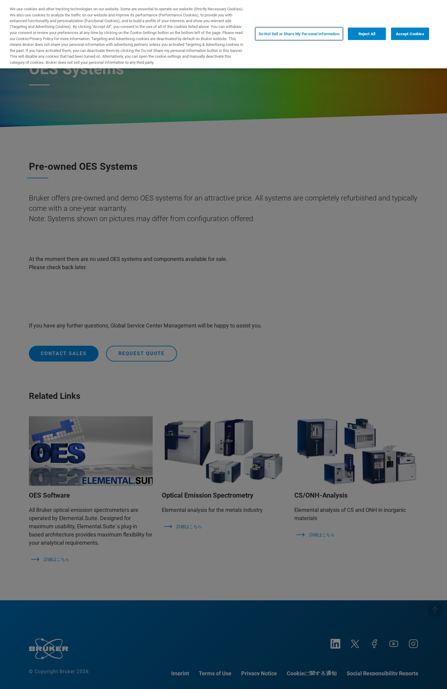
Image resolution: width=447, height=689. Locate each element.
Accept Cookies (410, 33)
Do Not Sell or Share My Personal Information (299, 33)
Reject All (367, 33)
